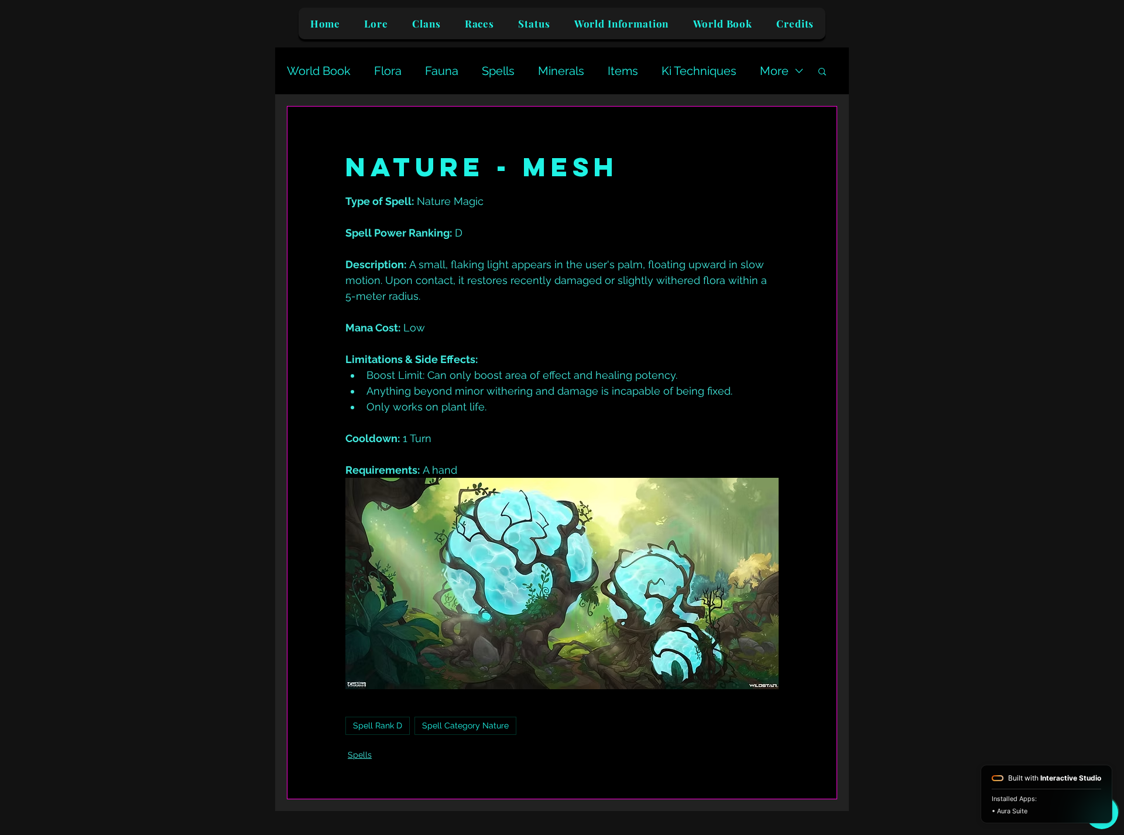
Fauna (441, 71)
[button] (822, 71)
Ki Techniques (699, 71)
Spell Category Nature (465, 725)
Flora (388, 71)
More (774, 71)
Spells (498, 71)
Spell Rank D (377, 725)
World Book (319, 71)
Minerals (561, 71)
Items (623, 71)
